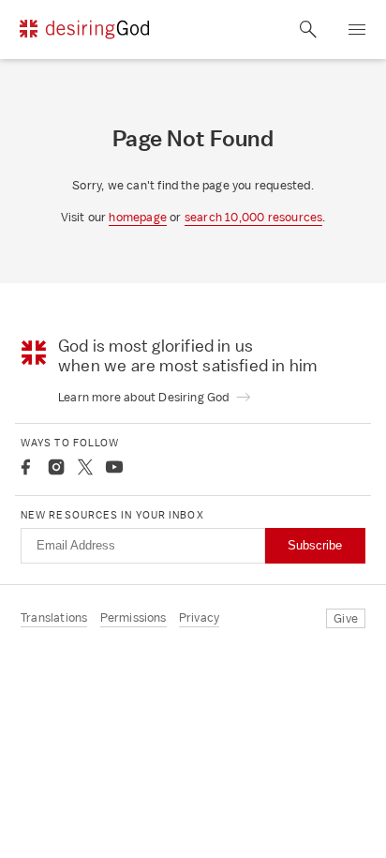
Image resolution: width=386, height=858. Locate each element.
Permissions (133, 617)
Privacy (199, 617)
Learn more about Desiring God (145, 397)
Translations (54, 617)
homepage (138, 217)
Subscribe (315, 545)
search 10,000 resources (254, 217)
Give (346, 618)
